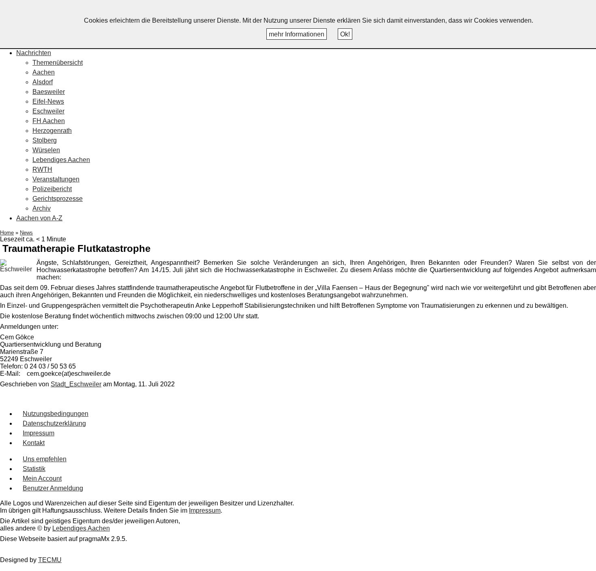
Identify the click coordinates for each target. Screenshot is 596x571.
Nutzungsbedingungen (55, 413)
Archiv (41, 208)
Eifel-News (48, 101)
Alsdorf (42, 82)
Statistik (34, 468)
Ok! (345, 34)
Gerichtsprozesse (57, 198)
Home (7, 233)
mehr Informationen (296, 34)
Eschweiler (48, 111)
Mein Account (42, 478)
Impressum (38, 433)
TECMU (50, 559)
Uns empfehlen (44, 459)
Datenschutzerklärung (54, 423)
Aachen (43, 72)
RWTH (42, 169)
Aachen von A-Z (39, 218)
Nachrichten (33, 52)
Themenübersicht (57, 62)
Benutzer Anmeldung (53, 488)
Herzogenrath (52, 130)
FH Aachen (48, 120)
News (26, 233)
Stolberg (44, 140)
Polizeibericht (52, 188)
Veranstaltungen (55, 179)
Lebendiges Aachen (61, 159)
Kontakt (34, 442)
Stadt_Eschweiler (76, 384)
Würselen (46, 150)
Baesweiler (48, 91)
